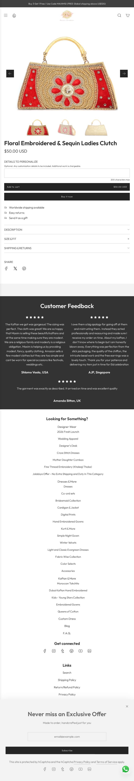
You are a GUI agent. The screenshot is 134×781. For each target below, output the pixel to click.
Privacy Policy (82, 762)
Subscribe (67, 750)
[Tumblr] (62, 651)
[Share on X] (15, 269)
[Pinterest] (71, 651)
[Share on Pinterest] (24, 269)
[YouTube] (80, 651)
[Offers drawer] (14, 15)
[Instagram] (54, 651)
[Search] (119, 15)
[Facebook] (45, 651)
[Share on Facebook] (6, 269)
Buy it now (67, 196)
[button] (10, 73)
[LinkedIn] (89, 651)
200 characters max (120, 179)
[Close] (127, 706)
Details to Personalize (21, 161)
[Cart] (128, 15)
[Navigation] (5, 15)
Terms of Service (106, 762)
